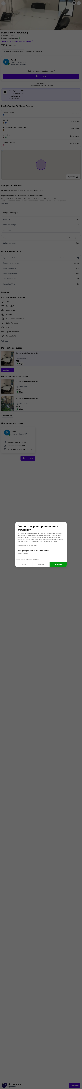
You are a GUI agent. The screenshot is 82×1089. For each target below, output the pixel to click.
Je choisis (41, 564)
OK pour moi (58, 564)
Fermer (23, 564)
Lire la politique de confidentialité (27, 545)
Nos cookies (24, 553)
